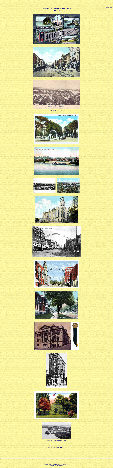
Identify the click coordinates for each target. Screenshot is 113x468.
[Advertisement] (56, 3)
